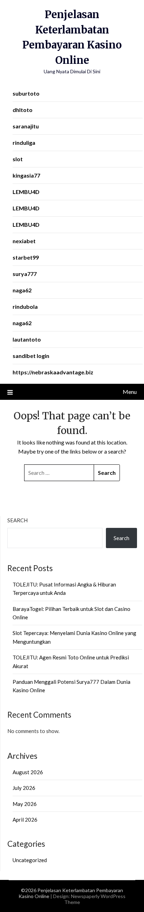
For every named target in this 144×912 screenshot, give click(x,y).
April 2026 (25, 819)
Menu (130, 391)
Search (17, 520)
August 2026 (28, 772)
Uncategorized (30, 860)
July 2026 (24, 788)
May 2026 (25, 804)
